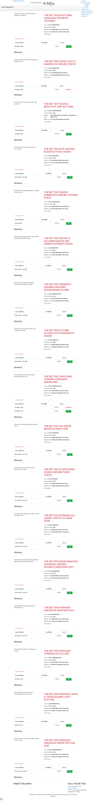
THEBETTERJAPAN (18, 1)
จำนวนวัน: (46, 27)
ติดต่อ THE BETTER (87, 13)
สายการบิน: (47, 34)
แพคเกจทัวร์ (85, 8)
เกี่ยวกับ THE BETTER (87, 11)
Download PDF (19, 38)
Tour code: (47, 25)
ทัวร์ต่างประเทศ (86, 2)
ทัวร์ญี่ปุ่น (87, 4)
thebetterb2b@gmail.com (75, 786)
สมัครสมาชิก (85, 15)
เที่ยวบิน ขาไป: (47, 29)
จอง (69, 46)
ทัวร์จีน (86, 6)
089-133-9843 (72, 788)
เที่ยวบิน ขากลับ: (48, 32)
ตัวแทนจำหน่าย (86, 9)
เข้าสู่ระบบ (84, 16)
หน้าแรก (84, 1)
